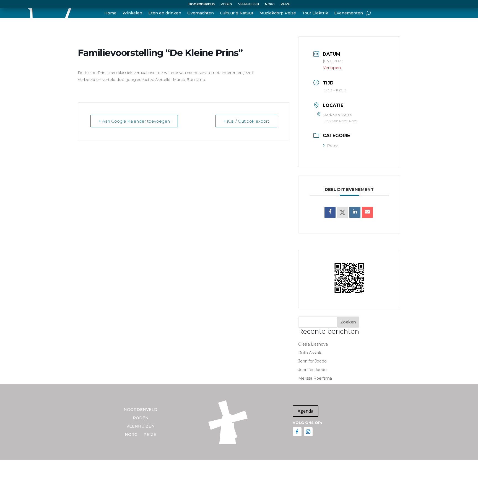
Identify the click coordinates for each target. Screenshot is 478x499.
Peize (332, 145)
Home (110, 13)
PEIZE (285, 4)
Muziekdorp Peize (277, 13)
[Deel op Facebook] (330, 212)
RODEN (226, 4)
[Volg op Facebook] (297, 431)
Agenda (305, 411)
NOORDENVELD (201, 4)
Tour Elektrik (315, 13)
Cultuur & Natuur (236, 13)
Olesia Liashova (313, 344)
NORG (270, 4)
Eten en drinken (164, 13)
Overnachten (200, 13)
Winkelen (132, 13)
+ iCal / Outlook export (246, 121)
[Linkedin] (354, 212)
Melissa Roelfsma (315, 378)
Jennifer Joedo (312, 361)
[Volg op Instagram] (308, 431)
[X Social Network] (342, 212)
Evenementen (348, 13)
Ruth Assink (309, 352)
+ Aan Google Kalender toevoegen (134, 121)
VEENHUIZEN (248, 4)
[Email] (367, 212)
